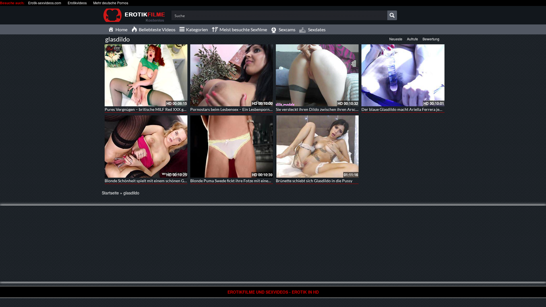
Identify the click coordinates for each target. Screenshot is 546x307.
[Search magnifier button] (392, 15)
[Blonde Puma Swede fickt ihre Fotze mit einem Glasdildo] (231, 146)
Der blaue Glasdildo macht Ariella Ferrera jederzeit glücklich (414, 109)
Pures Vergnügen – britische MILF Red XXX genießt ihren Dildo (160, 109)
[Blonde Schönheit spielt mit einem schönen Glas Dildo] (146, 146)
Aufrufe (412, 38)
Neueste (395, 38)
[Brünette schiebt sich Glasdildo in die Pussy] (317, 146)
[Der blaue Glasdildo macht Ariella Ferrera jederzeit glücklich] (402, 75)
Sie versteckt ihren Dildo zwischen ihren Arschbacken (323, 109)
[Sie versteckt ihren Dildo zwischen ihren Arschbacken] (317, 75)
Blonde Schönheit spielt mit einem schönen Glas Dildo (152, 180)
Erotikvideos (77, 2)
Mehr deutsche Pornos (110, 2)
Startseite (110, 193)
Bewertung (431, 38)
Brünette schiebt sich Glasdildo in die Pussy (314, 180)
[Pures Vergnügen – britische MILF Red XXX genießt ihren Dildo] (146, 75)
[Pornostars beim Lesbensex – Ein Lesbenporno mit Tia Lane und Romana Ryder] (231, 75)
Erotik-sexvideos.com (44, 2)
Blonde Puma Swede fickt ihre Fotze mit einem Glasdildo (239, 180)
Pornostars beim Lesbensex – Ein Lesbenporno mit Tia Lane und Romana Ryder (259, 109)
